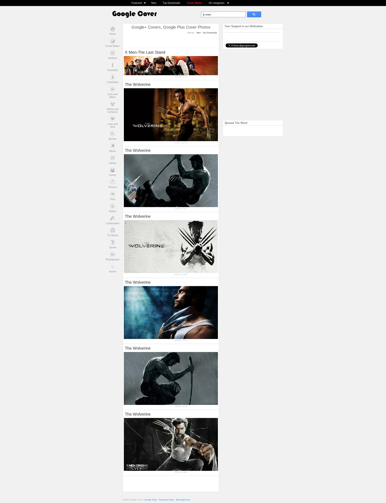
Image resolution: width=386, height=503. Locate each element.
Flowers (112, 187)
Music (112, 151)
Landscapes (112, 223)
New (153, 2)
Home (112, 34)
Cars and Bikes (113, 96)
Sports (112, 247)
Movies (113, 139)
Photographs (113, 259)
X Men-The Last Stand (145, 52)
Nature (112, 211)
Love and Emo (113, 125)
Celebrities (113, 82)
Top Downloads (171, 2)
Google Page (150, 500)
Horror (112, 271)
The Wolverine (138, 84)
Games (113, 163)
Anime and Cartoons (113, 110)
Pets (112, 199)
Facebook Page (166, 500)
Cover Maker (194, 2)
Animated (112, 70)
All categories (217, 2)
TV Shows (112, 235)
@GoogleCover (183, 500)
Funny (112, 175)
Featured (136, 2)
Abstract (112, 58)
